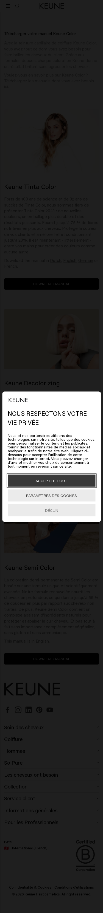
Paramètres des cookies (51, 495)
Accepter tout (51, 480)
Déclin (51, 510)
